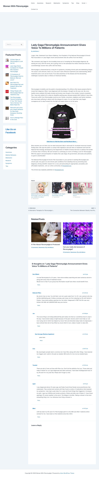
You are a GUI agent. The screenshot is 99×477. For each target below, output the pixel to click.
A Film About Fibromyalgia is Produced (45, 244)
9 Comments (66, 252)
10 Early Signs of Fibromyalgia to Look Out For (16, 61)
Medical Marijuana (11, 155)
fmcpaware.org (66, 166)
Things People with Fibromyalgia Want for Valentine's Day (16, 92)
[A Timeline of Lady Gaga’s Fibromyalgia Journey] (61, 187)
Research (48, 3)
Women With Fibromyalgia (15, 6)
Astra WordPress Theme (67, 473)
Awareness (40, 3)
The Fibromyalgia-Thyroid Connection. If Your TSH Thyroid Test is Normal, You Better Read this (16, 101)
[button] (86, 3)
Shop (77, 3)
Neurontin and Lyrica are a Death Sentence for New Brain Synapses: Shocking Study (16, 111)
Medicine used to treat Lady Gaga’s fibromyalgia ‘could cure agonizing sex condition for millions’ (40, 195)
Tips (72, 3)
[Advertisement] (49, 24)
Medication (57, 3)
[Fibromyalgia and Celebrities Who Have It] (82, 187)
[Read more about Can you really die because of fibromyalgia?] (78, 233)
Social (83, 3)
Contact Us (34, 9)
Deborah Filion (37, 293)
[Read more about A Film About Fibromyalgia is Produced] (46, 232)
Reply (38, 284)
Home (33, 3)
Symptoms (66, 3)
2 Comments (34, 247)
